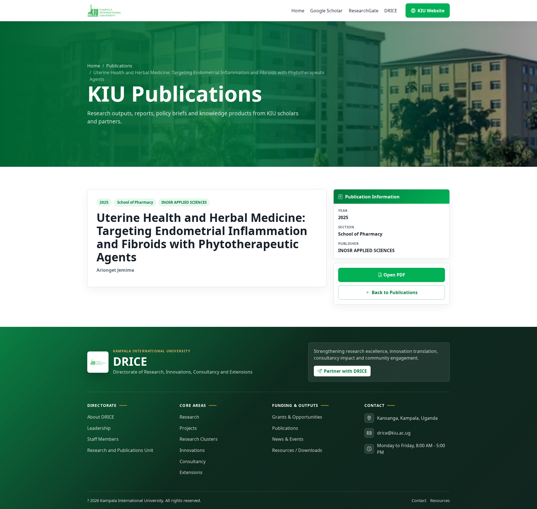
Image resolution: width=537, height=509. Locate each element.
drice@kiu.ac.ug (394, 433)
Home (297, 11)
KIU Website (431, 11)
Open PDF (393, 275)
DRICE (390, 11)
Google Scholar (326, 11)
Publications (119, 66)
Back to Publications (395, 292)
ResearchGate (363, 11)
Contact (419, 500)
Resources (440, 500)
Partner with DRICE (345, 371)
